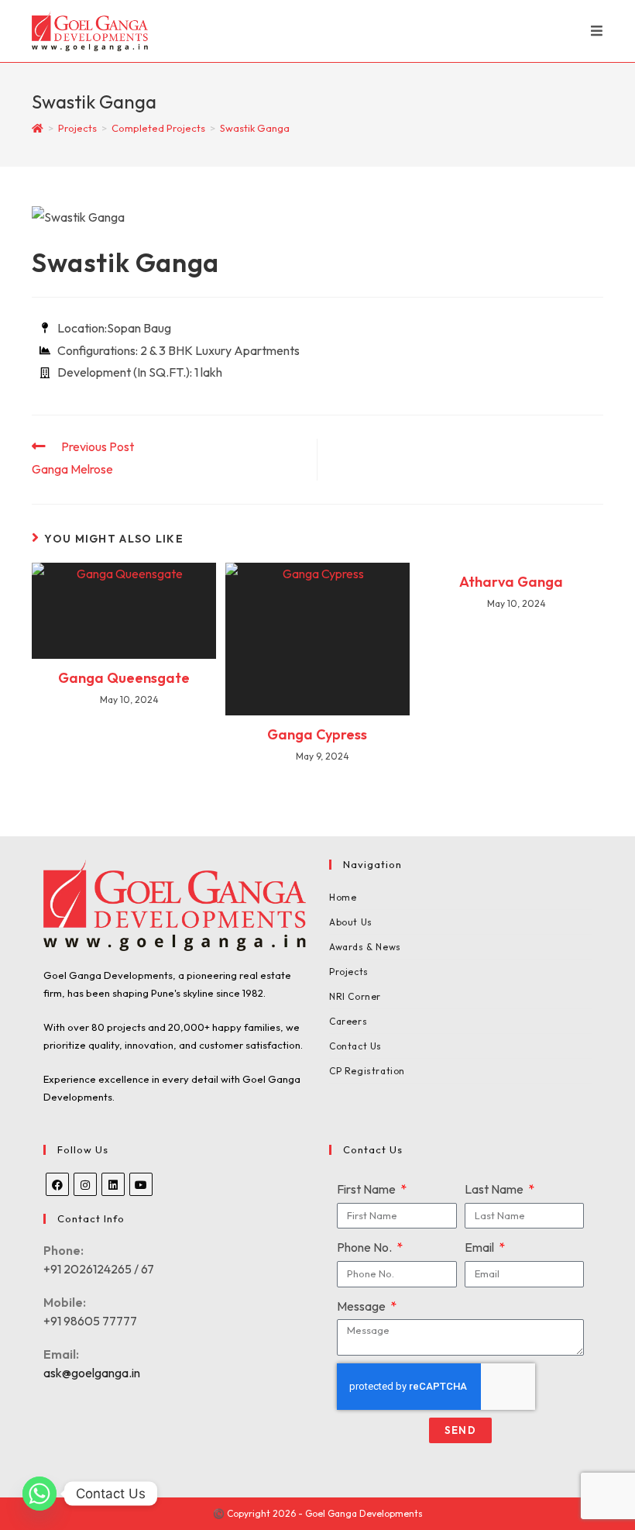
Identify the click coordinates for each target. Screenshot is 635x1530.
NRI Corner (355, 996)
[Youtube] (141, 1184)
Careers (348, 1021)
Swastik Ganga (255, 128)
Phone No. (365, 1247)
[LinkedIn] (113, 1184)
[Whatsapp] (39, 1494)
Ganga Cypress (317, 734)
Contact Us (355, 1046)
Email (480, 1247)
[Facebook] (57, 1184)
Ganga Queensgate (124, 678)
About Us (350, 922)
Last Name (495, 1189)
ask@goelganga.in (91, 1372)
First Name (367, 1189)
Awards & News (365, 947)
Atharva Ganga (511, 582)
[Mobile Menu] (597, 30)
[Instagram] (85, 1184)
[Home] (37, 128)
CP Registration (367, 1071)
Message (362, 1306)
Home (342, 897)
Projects (349, 971)
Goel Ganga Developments (364, 1513)
